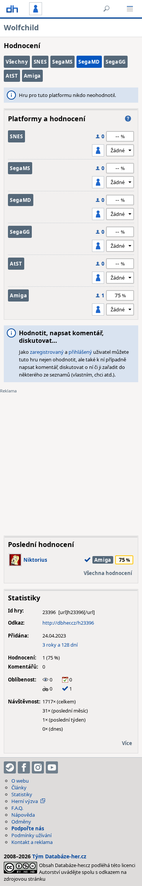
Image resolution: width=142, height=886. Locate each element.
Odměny (21, 821)
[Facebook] (24, 767)
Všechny (17, 61)
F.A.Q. (17, 808)
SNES (40, 61)
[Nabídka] (130, 9)
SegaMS (62, 61)
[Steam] (10, 767)
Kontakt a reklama (32, 842)
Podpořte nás (27, 828)
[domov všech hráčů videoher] (12, 9)
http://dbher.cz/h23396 (68, 622)
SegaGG (116, 61)
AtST (12, 75)
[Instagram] (38, 767)
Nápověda (23, 814)
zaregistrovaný (47, 351)
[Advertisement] (71, 459)
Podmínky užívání (31, 835)
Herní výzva (24, 801)
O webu (20, 780)
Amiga (32, 75)
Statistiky (21, 794)
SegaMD (89, 61)
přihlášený (80, 351)
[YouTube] (52, 767)
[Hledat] (106, 9)
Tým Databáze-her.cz (59, 856)
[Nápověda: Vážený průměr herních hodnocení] (128, 119)
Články (19, 787)
